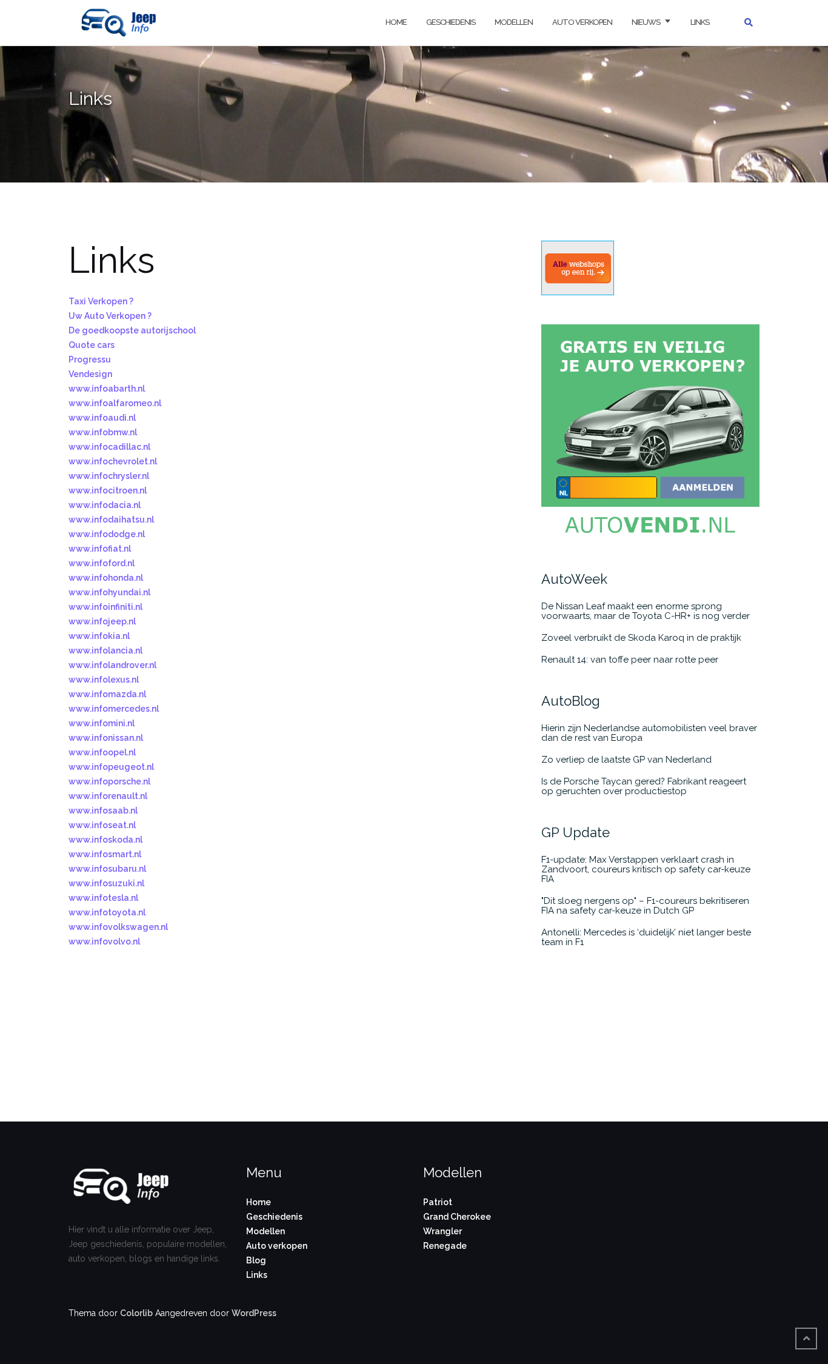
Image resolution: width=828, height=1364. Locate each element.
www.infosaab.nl (103, 810)
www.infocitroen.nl (107, 490)
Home (396, 22)
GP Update (575, 832)
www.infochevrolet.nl (112, 461)
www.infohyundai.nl (109, 592)
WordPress (254, 1313)
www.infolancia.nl (105, 650)
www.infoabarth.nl (106, 388)
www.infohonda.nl (105, 578)
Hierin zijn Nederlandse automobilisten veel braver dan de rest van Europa (649, 733)
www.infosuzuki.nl (106, 883)
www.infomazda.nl (107, 694)
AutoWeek (574, 579)
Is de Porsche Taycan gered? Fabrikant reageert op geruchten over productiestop (643, 786)
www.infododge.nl (106, 534)
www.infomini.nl (101, 723)
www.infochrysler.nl (108, 476)
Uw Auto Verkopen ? (110, 316)
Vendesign (90, 374)
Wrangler (442, 1231)
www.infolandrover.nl (112, 665)
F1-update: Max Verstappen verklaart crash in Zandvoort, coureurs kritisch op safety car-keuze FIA (645, 869)
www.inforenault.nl (107, 796)
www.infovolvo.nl (104, 941)
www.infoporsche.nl (109, 781)
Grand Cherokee (457, 1217)
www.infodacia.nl (104, 505)
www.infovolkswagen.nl (118, 927)
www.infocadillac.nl (109, 447)
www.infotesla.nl (103, 898)
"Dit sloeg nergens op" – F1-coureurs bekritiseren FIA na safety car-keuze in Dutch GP (645, 905)
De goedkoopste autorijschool (132, 330)
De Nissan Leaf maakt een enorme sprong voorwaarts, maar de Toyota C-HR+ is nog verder (645, 611)
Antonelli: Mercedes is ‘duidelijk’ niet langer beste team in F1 (646, 937)
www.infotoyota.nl (106, 912)
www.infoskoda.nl (105, 839)
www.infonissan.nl (105, 738)
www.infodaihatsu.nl (111, 519)
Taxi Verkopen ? (100, 301)
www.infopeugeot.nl (111, 767)
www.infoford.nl (101, 563)
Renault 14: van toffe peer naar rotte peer (629, 659)
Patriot (437, 1202)
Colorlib (136, 1313)
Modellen (514, 22)
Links (699, 22)
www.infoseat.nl (102, 825)
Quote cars (91, 345)
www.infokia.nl (99, 636)
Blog (256, 1260)
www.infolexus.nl (103, 679)
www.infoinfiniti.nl (105, 607)
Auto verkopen (582, 22)
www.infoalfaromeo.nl (114, 403)
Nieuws (646, 22)
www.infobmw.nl (102, 432)
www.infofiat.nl (99, 548)
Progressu (89, 359)
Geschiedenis (450, 22)
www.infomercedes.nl (113, 709)
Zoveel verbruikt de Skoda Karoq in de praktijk (641, 638)
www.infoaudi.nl (102, 418)
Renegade (445, 1246)
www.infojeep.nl (102, 621)
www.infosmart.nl (104, 854)
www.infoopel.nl (102, 752)
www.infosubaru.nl (107, 869)
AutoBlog (570, 701)
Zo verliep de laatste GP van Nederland (626, 759)
